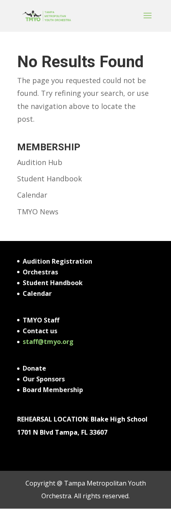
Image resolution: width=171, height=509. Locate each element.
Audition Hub (39, 162)
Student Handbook (49, 178)
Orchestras (40, 272)
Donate (34, 368)
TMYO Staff (41, 320)
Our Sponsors (44, 379)
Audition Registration (57, 261)
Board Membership (53, 389)
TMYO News (37, 211)
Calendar (32, 195)
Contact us (40, 330)
